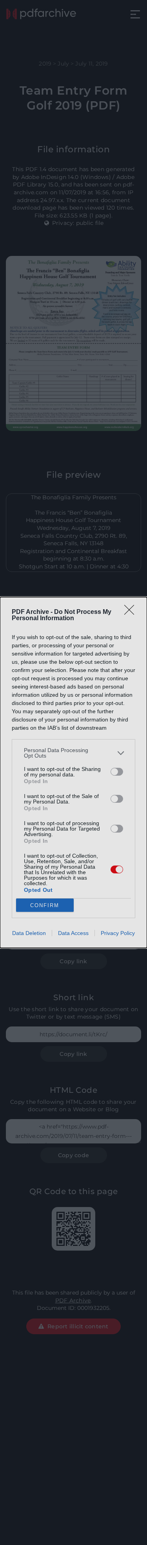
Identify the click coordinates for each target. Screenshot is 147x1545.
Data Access (73, 933)
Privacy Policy (118, 933)
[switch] (117, 772)
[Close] (131, 612)
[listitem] (73, 752)
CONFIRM (44, 905)
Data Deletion (29, 933)
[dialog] (73, 772)
